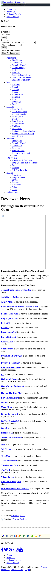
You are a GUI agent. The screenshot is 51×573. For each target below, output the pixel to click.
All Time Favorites (20, 170)
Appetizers (16, 175)
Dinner (15, 92)
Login (27, 569)
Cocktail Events (19, 114)
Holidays (16, 97)
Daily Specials (18, 116)
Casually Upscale (19, 65)
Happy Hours (18, 124)
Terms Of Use (17, 569)
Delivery (15, 70)
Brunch (15, 87)
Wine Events (17, 136)
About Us (11, 12)
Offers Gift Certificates (22, 77)
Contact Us (11, 9)
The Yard (5, 470)
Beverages (16, 185)
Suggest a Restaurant (21, 80)
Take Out (16, 72)
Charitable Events (19, 111)
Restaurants (11, 58)
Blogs (15, 519)
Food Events (17, 121)
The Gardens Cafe (9, 465)
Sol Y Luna (6, 449)
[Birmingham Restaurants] (12, 2)
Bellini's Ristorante (9, 314)
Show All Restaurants (10, 50)
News (14, 155)
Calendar (10, 106)
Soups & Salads (19, 177)
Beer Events (17, 109)
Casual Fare (17, 63)
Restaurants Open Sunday (23, 133)
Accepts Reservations (21, 75)
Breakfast (16, 85)
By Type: (5, 40)
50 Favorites (12, 158)
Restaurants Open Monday (23, 131)
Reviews (10, 138)
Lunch (15, 104)
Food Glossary (13, 16)
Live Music (17, 128)
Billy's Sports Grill (9, 318)
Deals (14, 119)
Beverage (16, 148)
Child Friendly (18, 67)
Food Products (18, 150)
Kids (14, 99)
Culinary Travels (14, 14)
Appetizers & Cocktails (22, 160)
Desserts (15, 167)
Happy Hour (17, 94)
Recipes (10, 172)
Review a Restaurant (21, 153)
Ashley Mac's (7, 302)
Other (14, 187)
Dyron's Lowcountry (10, 363)
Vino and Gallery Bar (11, 481)
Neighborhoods (13, 192)
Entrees (15, 165)
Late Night (16, 102)
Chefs (14, 189)
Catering (15, 89)
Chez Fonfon (7, 349)
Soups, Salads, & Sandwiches (25, 163)
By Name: (5, 32)
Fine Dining (17, 60)
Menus (9, 82)
